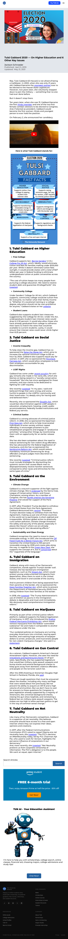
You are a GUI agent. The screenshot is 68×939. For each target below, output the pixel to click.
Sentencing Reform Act (21, 449)
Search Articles (10, 760)
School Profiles (7, 920)
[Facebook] (13, 903)
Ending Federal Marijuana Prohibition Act (32, 620)
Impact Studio (39, 923)
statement (15, 643)
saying (37, 510)
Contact (63, 935)
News (37, 892)
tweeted (14, 287)
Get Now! (34, 795)
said (42, 675)
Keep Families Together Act (23, 587)
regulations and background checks (27, 658)
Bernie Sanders (39, 261)
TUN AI (37, 905)
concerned (46, 549)
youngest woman (42, 85)
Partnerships (39, 917)
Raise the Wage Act (33, 352)
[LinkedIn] (21, 903)
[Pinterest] (8, 903)
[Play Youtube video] (34, 134)
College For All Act (18, 263)
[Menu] (63, 3)
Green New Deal (42, 547)
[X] (17, 903)
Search (58, 763)
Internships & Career (41, 900)
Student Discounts (40, 903)
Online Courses (40, 898)
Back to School (7, 925)
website (47, 306)
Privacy (57, 935)
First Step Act (16, 423)
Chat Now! (34, 876)
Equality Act (45, 402)
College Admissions (8, 917)
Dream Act (37, 572)
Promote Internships (41, 925)
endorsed (35, 491)
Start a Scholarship (41, 920)
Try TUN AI (54, 3)
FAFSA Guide (6, 915)
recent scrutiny (41, 373)
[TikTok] (4, 903)
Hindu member (25, 104)
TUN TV (5, 923)
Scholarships (39, 895)
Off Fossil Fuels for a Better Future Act (33, 539)
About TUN (38, 915)
